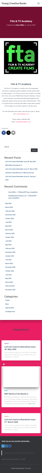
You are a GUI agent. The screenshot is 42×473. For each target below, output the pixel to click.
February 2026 (10, 211)
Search (6, 147)
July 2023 (8, 259)
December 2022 (10, 267)
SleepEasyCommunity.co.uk (17, 196)
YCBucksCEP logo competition (28, 192)
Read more (31, 403)
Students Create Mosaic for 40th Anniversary (19, 172)
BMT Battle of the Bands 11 (13, 165)
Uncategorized (10, 311)
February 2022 (10, 286)
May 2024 (8, 245)
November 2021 (10, 289)
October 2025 (9, 218)
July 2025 (8, 222)
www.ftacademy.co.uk (22, 114)
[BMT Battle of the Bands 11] (21, 375)
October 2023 (9, 256)
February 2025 (10, 233)
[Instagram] (6, 446)
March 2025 (9, 230)
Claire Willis (12, 192)
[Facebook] (9, 446)
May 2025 (8, 226)
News (7, 304)
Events (7, 300)
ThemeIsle (27, 468)
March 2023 (9, 263)
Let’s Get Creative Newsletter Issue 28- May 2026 (20, 161)
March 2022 (9, 282)
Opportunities (9, 308)
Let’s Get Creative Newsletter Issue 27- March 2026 (21, 169)
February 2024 (10, 248)
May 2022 (8, 278)
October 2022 (9, 271)
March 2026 (9, 207)
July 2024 (8, 241)
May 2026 (8, 203)
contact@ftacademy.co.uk (23, 122)
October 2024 (9, 237)
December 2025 (10, 215)
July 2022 (8, 275)
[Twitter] (3, 446)
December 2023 (10, 252)
